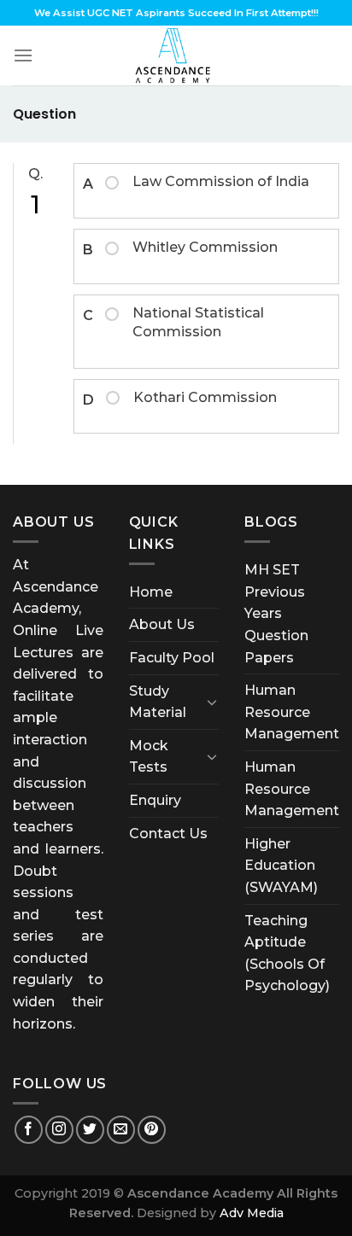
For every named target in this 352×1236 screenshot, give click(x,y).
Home (151, 592)
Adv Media (252, 1213)
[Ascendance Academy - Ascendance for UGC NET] (176, 55)
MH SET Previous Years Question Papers (276, 613)
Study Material (157, 702)
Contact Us (168, 833)
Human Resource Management (291, 712)
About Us (162, 624)
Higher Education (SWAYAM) (281, 865)
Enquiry (155, 800)
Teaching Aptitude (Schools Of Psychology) (287, 953)
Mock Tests (148, 757)
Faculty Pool (171, 658)
